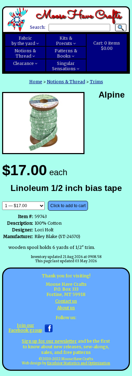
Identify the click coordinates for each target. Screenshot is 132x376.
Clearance (23, 63)
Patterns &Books (66, 53)
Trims (96, 81)
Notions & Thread (66, 81)
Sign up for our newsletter (49, 341)
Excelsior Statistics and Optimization (78, 363)
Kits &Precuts (64, 40)
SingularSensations (64, 66)
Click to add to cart (68, 205)
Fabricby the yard (23, 40)
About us (66, 307)
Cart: (106, 45)
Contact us (66, 301)
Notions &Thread (25, 53)
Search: (37, 27)
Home (35, 81)
